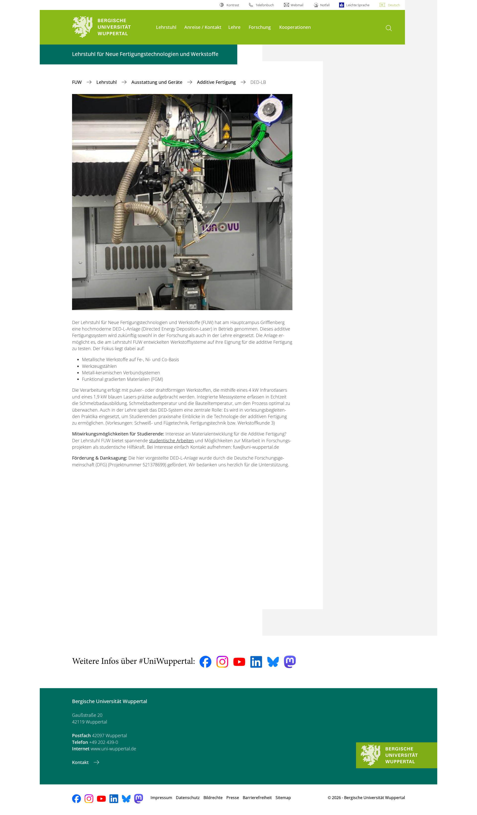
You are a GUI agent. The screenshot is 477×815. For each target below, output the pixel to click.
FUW (77, 82)
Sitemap (283, 797)
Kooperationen (295, 27)
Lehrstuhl (166, 27)
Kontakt (81, 762)
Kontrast (233, 5)
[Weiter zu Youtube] (239, 662)
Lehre (234, 27)
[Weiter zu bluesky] (273, 662)
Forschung (260, 27)
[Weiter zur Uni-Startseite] (111, 27)
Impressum (161, 797)
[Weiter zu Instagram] (222, 662)
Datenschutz (188, 797)
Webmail (297, 5)
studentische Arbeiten (171, 440)
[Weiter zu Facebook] (205, 662)
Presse (232, 797)
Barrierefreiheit (257, 797)
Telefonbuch (265, 5)
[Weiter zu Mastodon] (290, 662)
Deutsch (394, 5)
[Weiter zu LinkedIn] (256, 662)
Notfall (324, 5)
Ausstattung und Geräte (157, 82)
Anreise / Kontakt (202, 27)
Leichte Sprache (357, 5)
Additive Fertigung (217, 82)
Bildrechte (213, 797)
